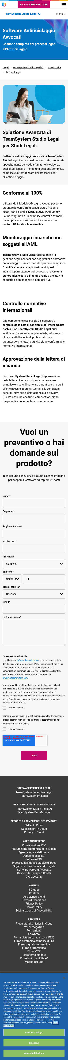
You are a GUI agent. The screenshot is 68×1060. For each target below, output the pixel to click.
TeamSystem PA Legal (34, 795)
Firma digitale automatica (34, 944)
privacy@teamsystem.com (15, 678)
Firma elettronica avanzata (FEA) (34, 937)
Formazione (34, 930)
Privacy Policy (34, 903)
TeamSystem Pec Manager (34, 812)
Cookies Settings (34, 1032)
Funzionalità (54, 67)
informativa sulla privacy (28, 660)
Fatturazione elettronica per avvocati (34, 848)
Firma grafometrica (34, 948)
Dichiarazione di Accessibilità (34, 910)
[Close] (64, 978)
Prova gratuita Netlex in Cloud (34, 923)
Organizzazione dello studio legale (34, 866)
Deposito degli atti (34, 855)
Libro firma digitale (34, 955)
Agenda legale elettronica (34, 852)
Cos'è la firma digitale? (34, 958)
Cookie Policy (34, 907)
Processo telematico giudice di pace (34, 862)
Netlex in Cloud (34, 825)
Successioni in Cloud (34, 828)
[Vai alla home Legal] (4, 4)
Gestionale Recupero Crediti (34, 873)
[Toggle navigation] (64, 4)
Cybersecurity (34, 876)
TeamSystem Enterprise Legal (34, 792)
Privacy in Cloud (34, 832)
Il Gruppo (34, 889)
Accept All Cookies (34, 1053)
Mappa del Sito (34, 961)
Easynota (34, 934)
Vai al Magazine (34, 927)
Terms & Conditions (34, 900)
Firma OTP (34, 951)
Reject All (34, 1043)
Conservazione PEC (34, 845)
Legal (6, 67)
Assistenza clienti (34, 896)
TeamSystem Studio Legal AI (28, 67)
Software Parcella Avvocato (34, 869)
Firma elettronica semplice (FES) (34, 941)
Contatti (34, 893)
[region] (34, 1016)
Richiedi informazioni (34, 4)
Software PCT (34, 859)
